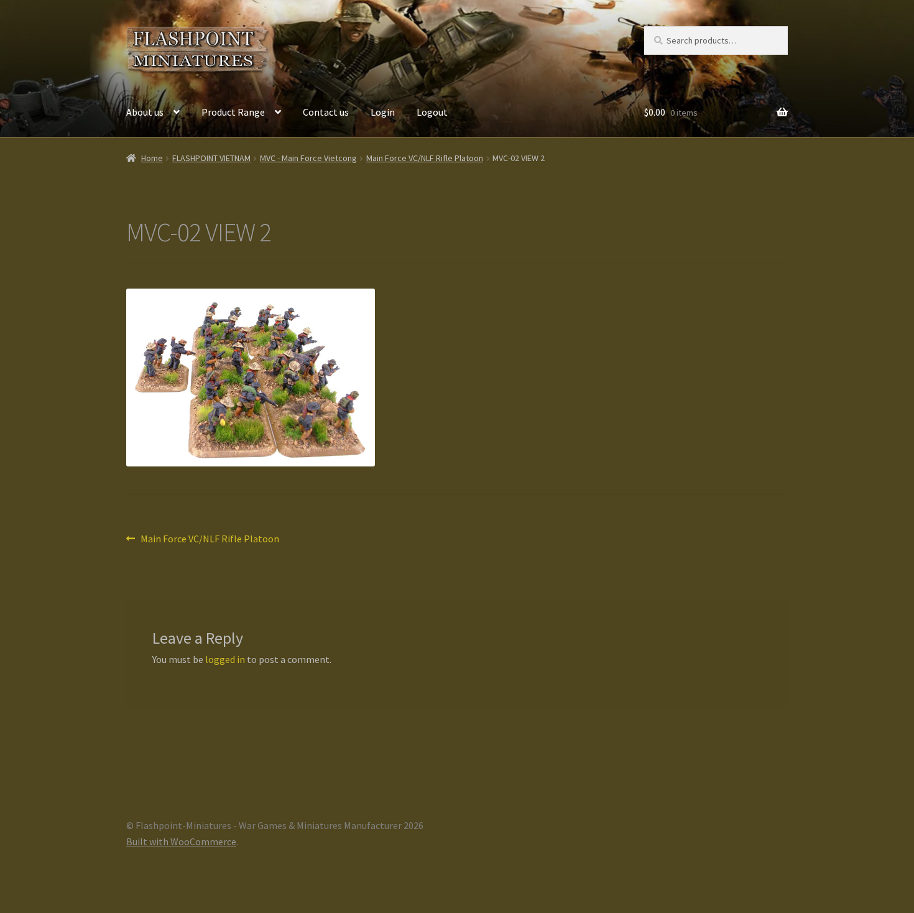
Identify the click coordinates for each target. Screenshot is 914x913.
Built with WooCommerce (181, 841)
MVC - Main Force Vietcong (308, 158)
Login (383, 112)
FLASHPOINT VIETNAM (211, 158)
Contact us (326, 112)
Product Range (233, 112)
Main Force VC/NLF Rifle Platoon (424, 158)
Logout (432, 112)
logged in (225, 659)
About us (145, 112)
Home (152, 158)
